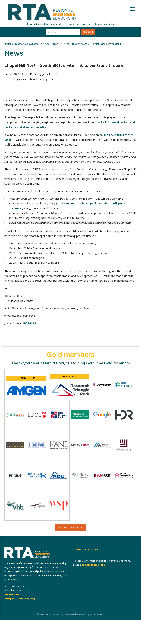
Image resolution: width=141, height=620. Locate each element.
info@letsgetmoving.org (20, 598)
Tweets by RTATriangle (85, 549)
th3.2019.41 (30, 323)
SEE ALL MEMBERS (70, 527)
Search (88, 32)
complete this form (94, 564)
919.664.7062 (11, 594)
